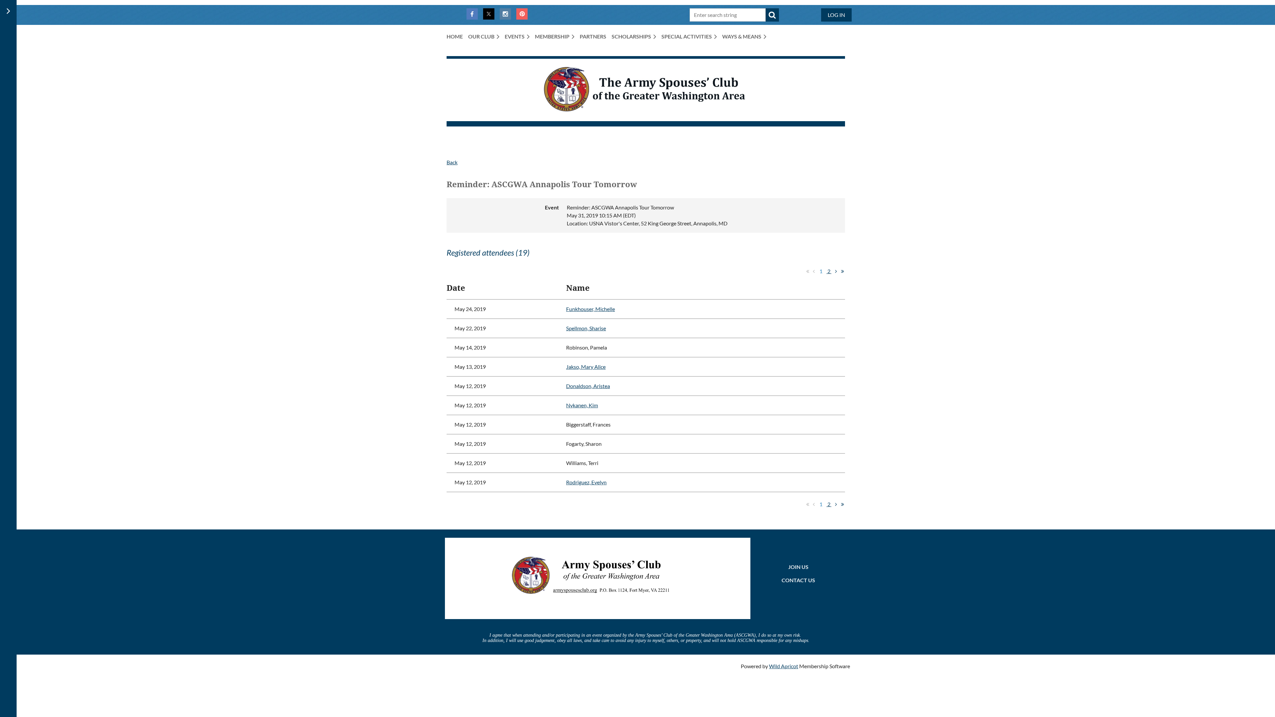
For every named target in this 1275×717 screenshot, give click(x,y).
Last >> (842, 271)
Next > (836, 271)
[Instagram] (505, 14)
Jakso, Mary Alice (586, 366)
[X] (488, 14)
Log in (836, 15)
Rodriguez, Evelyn (586, 482)
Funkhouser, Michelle (590, 309)
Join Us (798, 567)
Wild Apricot (783, 666)
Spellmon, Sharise (586, 328)
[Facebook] (472, 14)
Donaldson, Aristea (588, 386)
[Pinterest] (522, 14)
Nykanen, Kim (582, 405)
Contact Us (798, 580)
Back (452, 162)
